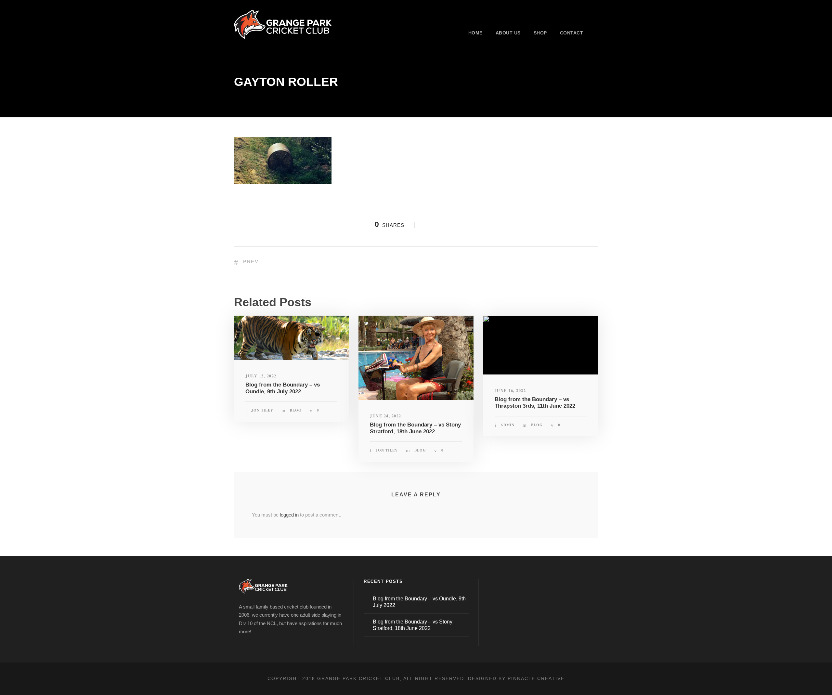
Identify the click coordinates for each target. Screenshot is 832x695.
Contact (571, 32)
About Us (508, 32)
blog (296, 410)
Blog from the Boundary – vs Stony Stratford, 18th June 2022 (415, 428)
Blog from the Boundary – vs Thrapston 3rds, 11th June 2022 (535, 402)
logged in (289, 515)
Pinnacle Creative (536, 678)
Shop (540, 32)
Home (475, 32)
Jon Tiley (262, 410)
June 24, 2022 (385, 416)
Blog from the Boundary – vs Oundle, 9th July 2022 (282, 388)
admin (507, 424)
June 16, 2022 (510, 390)
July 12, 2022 (261, 376)
